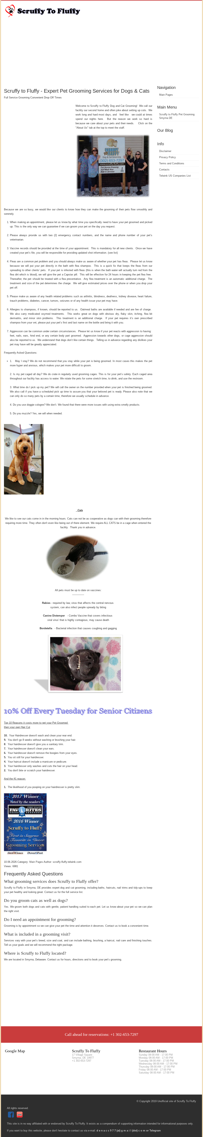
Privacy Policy (167, 157)
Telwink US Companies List (175, 175)
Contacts (164, 169)
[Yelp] (20, 1116)
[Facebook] (11, 1116)
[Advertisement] (101, 54)
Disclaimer (165, 151)
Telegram (155, 1130)
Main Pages (166, 94)
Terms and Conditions (171, 163)
